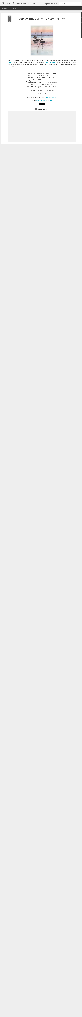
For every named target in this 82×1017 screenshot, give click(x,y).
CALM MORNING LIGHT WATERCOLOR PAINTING (42, 18)
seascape (44, 100)
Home (14, 8)
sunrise (50, 100)
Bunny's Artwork (51, 97)
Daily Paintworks (50, 62)
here (9, 62)
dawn (38, 100)
